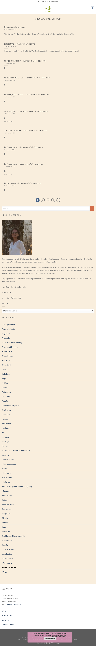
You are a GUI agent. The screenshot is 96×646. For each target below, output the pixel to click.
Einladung (6, 374)
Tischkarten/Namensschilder (13, 536)
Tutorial (5, 545)
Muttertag (6, 482)
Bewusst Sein (7, 351)
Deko (4, 369)
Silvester (5, 518)
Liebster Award (8, 459)
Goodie (5, 401)
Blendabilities (7, 356)
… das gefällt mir (8, 324)
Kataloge (5, 441)
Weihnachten (7, 563)
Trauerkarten (7, 540)
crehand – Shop (8, 624)
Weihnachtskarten (10, 567)
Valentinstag (7, 554)
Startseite (26, 637)
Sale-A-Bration (8, 504)
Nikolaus (5, 491)
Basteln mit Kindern (10, 347)
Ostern (4, 500)
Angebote (6, 338)
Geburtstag (6, 392)
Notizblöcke (7, 495)
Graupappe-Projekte (10, 405)
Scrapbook (6, 513)
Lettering (5, 455)
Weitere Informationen (59, 635)
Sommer (5, 522)
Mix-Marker (7, 477)
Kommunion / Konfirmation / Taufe (16, 450)
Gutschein (6, 414)
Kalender (5, 437)
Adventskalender (8, 329)
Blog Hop (6, 360)
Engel (4, 378)
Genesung (6, 396)
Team (4, 527)
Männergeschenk (9, 464)
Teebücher (6, 531)
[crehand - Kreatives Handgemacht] (48, 8)
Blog (4, 611)
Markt (4, 468)
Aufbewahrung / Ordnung (12, 342)
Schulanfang (6, 509)
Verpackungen (7, 558)
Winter (4, 572)
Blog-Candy (6, 365)
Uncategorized (8, 549)
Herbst (5, 419)
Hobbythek (6, 423)
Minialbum (6, 473)
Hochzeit (5, 428)
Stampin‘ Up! (7, 615)
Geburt (5, 387)
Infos (4, 432)
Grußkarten (6, 410)
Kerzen (4, 446)
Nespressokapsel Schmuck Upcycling (17, 486)
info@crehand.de (14, 604)
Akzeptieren (50, 638)
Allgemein (6, 333)
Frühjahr (5, 383)
